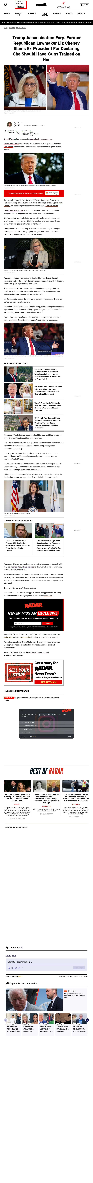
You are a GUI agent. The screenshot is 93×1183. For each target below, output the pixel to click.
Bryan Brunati (18, 122)
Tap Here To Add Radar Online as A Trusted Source (25, 193)
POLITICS (32, 13)
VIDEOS (69, 13)
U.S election (25, 637)
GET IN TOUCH (48, 682)
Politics (12, 28)
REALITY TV (19, 13)
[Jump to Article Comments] (5, 131)
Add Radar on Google (32, 134)
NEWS (7, 13)
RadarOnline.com (11, 144)
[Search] (5, 6)
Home (5, 28)
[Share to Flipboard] (25, 131)
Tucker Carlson (41, 200)
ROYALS (57, 13)
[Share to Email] (32, 131)
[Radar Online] (41, 4)
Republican (8, 147)
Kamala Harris (52, 206)
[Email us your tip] (21, 9)
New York (48, 596)
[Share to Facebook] (11, 131)
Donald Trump (21, 28)
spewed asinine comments (40, 139)
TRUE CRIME (45, 13)
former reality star (15, 210)
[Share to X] (18, 131)
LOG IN (85, 5)
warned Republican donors (22, 567)
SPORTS (81, 13)
